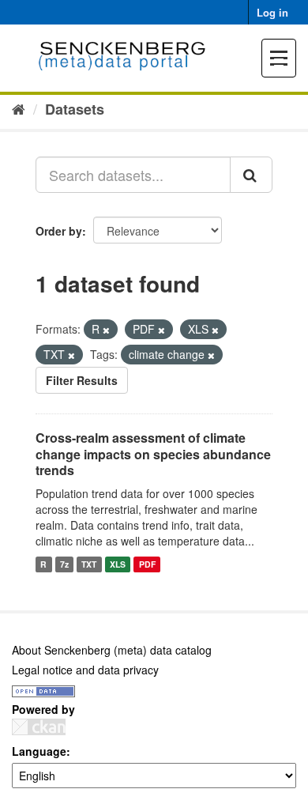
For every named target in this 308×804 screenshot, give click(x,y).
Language (39, 751)
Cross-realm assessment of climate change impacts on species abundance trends (153, 454)
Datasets (74, 109)
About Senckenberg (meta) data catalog (112, 650)
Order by (59, 231)
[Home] (18, 108)
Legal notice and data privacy (85, 670)
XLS (118, 564)
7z (64, 564)
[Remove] (106, 329)
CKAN (39, 727)
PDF (147, 564)
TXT (88, 564)
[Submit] (251, 175)
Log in (272, 12)
